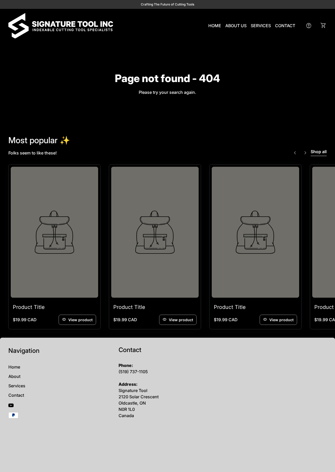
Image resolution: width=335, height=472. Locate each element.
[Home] (60, 25)
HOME (214, 25)
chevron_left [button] (295, 153)
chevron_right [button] (305, 153)
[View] (54, 232)
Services (16, 385)
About (14, 376)
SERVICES (261, 25)
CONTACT (285, 25)
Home (14, 367)
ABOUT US (236, 25)
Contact (16, 395)
